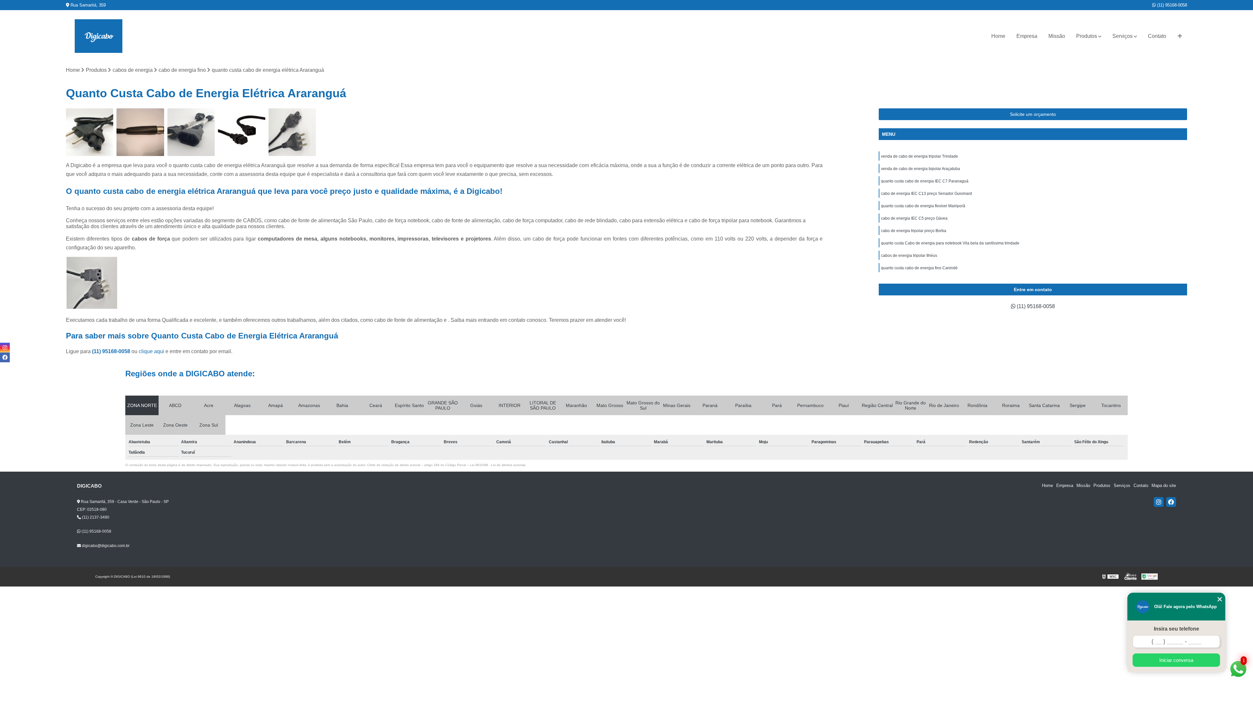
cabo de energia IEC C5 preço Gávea (914, 218)
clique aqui (151, 351)
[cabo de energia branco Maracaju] (292, 132)
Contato (1157, 36)
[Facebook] (1171, 502)
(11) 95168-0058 (1171, 5)
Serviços (1122, 36)
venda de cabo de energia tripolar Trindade (919, 156)
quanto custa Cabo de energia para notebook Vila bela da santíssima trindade (950, 243)
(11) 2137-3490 (95, 517)
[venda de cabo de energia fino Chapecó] (241, 132)
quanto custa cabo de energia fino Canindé (919, 268)
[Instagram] (1159, 502)
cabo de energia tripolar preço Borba (913, 230)
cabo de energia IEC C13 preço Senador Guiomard (926, 193)
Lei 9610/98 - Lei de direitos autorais (497, 465)
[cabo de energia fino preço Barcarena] (140, 132)
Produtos (1086, 36)
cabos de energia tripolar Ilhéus (909, 255)
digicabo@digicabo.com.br (105, 545)
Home (998, 36)
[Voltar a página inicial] (98, 36)
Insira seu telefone (1176, 629)
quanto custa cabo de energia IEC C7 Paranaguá (924, 181)
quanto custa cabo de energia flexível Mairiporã (923, 206)
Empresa (1026, 36)
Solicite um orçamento (1033, 114)
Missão (1056, 36)
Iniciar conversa (1176, 660)
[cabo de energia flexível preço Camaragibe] (191, 132)
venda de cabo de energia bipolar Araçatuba (920, 168)
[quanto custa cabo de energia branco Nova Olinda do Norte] (89, 132)
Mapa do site (1164, 485)
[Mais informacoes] (1179, 36)
